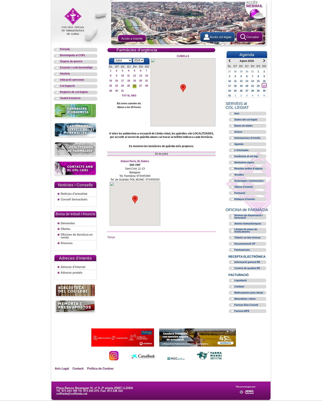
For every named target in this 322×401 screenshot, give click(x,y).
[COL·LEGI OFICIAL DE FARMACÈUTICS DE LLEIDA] (75, 21)
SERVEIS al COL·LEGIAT (237, 105)
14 (146, 75)
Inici (236, 113)
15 (110, 80)
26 (134, 85)
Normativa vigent (244, 162)
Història (65, 73)
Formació (239, 193)
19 (134, 80)
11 (128, 75)
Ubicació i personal (72, 79)
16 (116, 80)
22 (110, 85)
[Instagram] (114, 359)
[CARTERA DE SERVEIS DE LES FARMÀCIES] (75, 137)
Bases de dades (243, 125)
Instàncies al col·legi (246, 156)
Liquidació (240, 280)
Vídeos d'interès (243, 187)
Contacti (78, 368)
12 (134, 75)
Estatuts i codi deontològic (76, 67)
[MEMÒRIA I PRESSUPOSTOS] (75, 306)
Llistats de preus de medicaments (245, 230)
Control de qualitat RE (247, 268)
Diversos (67, 243)
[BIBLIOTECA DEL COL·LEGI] (75, 291)
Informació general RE (247, 262)
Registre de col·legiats (74, 92)
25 (128, 85)
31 (122, 90)
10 (122, 75)
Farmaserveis (242, 249)
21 (146, 80)
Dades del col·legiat (245, 119)
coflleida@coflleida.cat (71, 393)
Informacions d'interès (247, 138)
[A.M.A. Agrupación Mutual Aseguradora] (197, 345)
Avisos (238, 131)
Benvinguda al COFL (72, 55)
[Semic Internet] (253, 394)
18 (128, 80)
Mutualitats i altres (245, 298)
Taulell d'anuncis (70, 98)
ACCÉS (254, 4)
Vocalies (239, 174)
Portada (65, 49)
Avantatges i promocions (249, 180)
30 (116, 90)
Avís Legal (62, 368)
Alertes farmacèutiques (247, 223)
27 (140, 85)
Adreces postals (71, 272)
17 (122, 80)
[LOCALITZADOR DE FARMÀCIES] (75, 156)
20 (140, 80)
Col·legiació (67, 86)
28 (146, 85)
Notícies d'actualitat (74, 193)
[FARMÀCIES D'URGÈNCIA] (75, 118)
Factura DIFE (241, 311)
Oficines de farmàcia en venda (77, 236)
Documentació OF (244, 243)
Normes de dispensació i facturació (248, 216)
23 (116, 85)
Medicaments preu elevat (248, 292)
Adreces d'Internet (73, 267)
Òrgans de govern (71, 61)
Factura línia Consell (246, 305)
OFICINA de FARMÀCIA (247, 210)
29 (110, 90)
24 (122, 85)
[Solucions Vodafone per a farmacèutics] (122, 345)
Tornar (111, 237)
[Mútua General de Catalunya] (176, 359)
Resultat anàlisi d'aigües (248, 168)
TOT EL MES (129, 95)
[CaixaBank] (143, 359)
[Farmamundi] (209, 359)
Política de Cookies (100, 368)
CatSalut (239, 286)
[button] (183, 88)
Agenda (238, 144)
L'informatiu (241, 150)
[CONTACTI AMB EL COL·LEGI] (75, 176)
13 (140, 75)
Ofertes (65, 228)
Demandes (68, 223)
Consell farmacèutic (74, 199)
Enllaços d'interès (244, 199)
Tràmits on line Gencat (247, 237)
